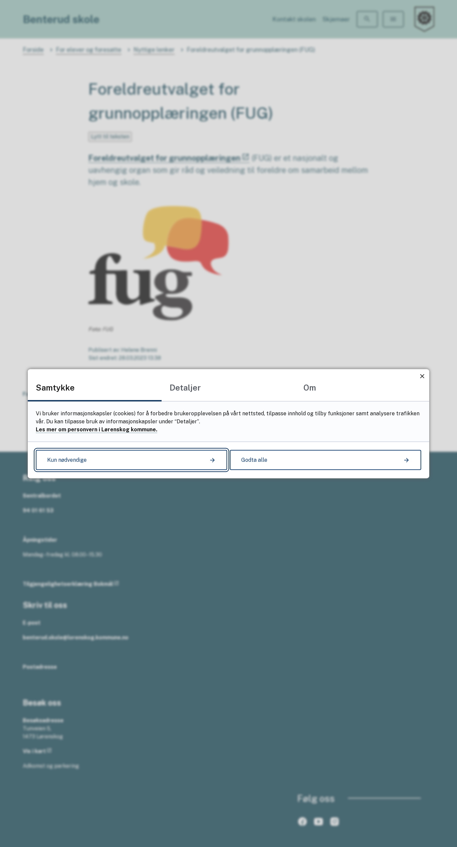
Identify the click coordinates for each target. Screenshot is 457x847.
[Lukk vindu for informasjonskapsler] (422, 376)
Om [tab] (309, 387)
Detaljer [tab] (185, 387)
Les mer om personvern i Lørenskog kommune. (96, 429)
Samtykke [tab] (55, 387)
